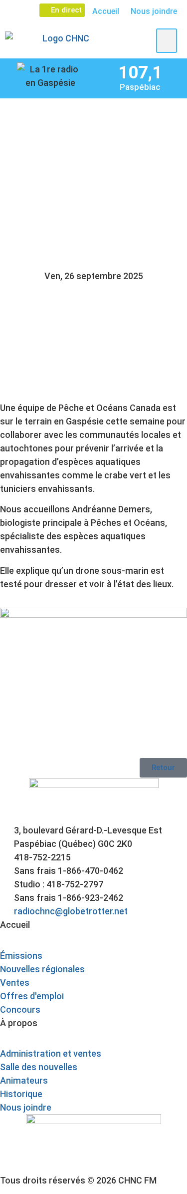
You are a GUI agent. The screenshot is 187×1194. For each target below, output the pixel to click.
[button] (166, 40)
